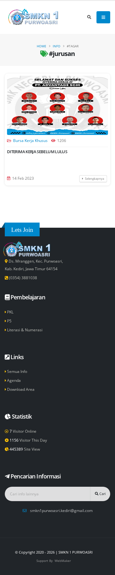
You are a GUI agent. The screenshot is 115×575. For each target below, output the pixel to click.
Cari (102, 493)
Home (41, 46)
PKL (9, 311)
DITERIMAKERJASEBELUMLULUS (37, 151)
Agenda (13, 380)
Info (56, 46)
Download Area (20, 389)
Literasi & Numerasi (24, 329)
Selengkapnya (94, 179)
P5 (9, 320)
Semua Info (16, 371)
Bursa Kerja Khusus (30, 140)
